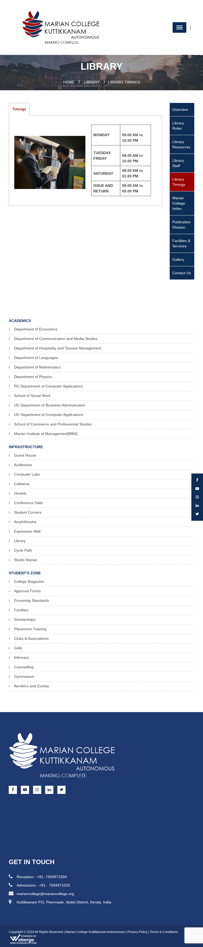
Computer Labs (27, 474)
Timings (19, 109)
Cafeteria (21, 484)
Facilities (21, 610)
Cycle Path (23, 550)
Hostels (20, 493)
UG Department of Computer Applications (48, 415)
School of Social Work (32, 396)
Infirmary (21, 657)
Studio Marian (25, 560)
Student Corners (27, 512)
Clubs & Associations (31, 638)
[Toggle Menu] (193, 27)
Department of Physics (33, 377)
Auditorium (23, 465)
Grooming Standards (31, 600)
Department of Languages (36, 358)
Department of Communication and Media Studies (56, 339)
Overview (180, 109)
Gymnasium (24, 676)
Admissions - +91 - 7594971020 (43, 885)
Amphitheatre (25, 522)
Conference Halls (28, 503)
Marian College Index (178, 203)
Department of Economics (35, 329)
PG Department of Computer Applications (48, 386)
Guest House (25, 455)
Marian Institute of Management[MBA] (45, 434)
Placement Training (30, 629)
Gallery (178, 259)
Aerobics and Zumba (31, 686)
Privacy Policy (137, 932)
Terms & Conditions (164, 932)
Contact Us (181, 273)
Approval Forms (27, 591)
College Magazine (29, 581)
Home (68, 82)
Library (91, 82)
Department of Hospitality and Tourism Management (57, 348)
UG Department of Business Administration (49, 405)
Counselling (24, 667)
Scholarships (24, 619)
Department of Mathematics (37, 367)
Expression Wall (27, 531)
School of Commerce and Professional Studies (53, 424)
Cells (18, 648)
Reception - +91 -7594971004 (42, 877)
